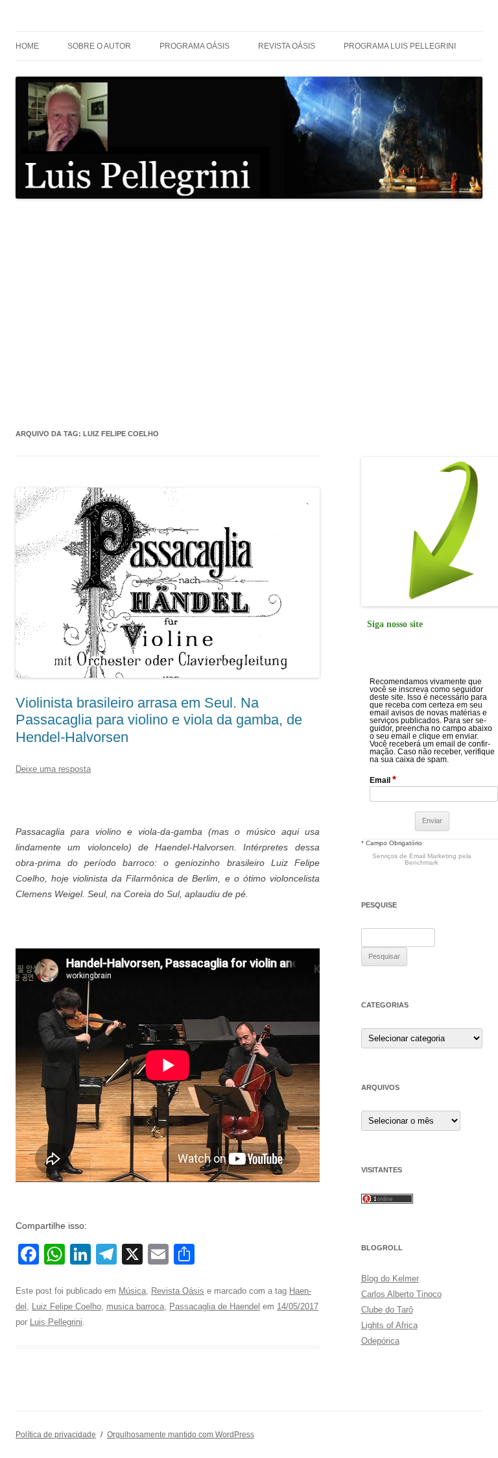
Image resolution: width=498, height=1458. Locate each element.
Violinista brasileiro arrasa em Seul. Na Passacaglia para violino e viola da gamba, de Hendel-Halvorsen (159, 720)
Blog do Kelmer (390, 1278)
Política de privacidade (56, 1434)
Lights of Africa (389, 1325)
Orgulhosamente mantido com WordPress (180, 1434)
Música (132, 1291)
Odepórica (380, 1341)
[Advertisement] (249, 313)
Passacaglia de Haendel (214, 1306)
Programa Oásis (195, 46)
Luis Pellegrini (56, 1322)
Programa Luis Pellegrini (400, 46)
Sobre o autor (99, 46)
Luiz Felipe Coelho (66, 1306)
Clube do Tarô (387, 1310)
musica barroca (135, 1306)
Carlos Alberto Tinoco (401, 1294)
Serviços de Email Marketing (414, 855)
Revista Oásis (286, 46)
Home (27, 46)
